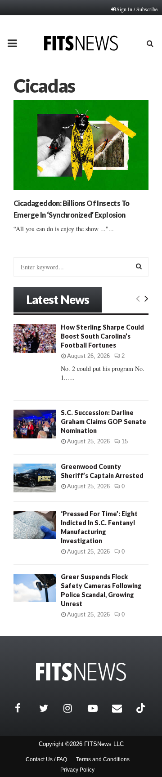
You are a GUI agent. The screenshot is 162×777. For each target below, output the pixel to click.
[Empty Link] (138, 298)
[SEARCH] (138, 266)
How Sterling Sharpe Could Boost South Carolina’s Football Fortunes (102, 336)
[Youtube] (98, 708)
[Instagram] (73, 708)
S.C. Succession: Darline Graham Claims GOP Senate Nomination (103, 421)
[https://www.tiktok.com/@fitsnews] (141, 708)
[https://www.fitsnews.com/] (81, 672)
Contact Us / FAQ (46, 759)
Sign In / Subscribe (137, 9)
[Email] (122, 708)
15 (125, 441)
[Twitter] (49, 708)
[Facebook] (25, 708)
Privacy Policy (77, 770)
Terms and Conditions (103, 759)
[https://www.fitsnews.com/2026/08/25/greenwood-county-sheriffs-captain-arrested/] (35, 478)
